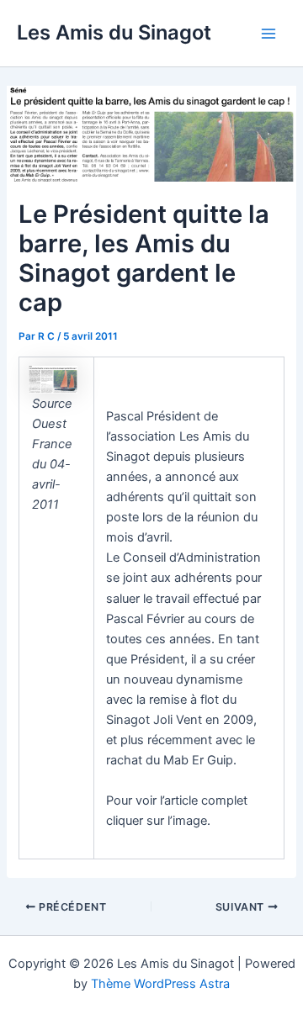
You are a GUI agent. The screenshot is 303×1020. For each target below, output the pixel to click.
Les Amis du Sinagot (114, 32)
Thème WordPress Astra (160, 983)
